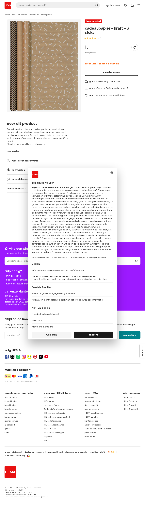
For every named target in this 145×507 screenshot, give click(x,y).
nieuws (47, 440)
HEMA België (129, 397)
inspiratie (48, 436)
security (40, 452)
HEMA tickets (50, 429)
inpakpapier (47, 14)
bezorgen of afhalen (17, 279)
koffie (7, 433)
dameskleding (11, 397)
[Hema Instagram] (24, 357)
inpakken (34, 14)
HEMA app (49, 397)
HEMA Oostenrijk (130, 409)
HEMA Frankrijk (129, 405)
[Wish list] (125, 5)
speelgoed (10, 425)
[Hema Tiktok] (41, 357)
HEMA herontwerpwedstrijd (57, 417)
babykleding (10, 405)
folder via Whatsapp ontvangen (58, 409)
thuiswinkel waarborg (15, 456)
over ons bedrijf (92, 397)
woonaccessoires (13, 413)
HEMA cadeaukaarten (54, 425)
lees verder (13, 151)
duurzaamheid (91, 405)
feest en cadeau (20, 14)
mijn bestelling (13, 275)
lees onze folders (52, 405)
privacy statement (13, 452)
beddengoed (11, 409)
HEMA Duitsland (130, 401)
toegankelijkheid (55, 452)
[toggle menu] (138, 5)
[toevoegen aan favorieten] (134, 47)
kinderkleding (11, 401)
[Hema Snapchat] (29, 357)
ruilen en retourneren (17, 283)
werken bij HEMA (93, 401)
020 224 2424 (11, 296)
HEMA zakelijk (91, 417)
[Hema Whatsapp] (18, 357)
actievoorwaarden (93, 425)
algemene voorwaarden (76, 452)
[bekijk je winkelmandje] (132, 5)
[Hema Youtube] (46, 357)
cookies (94, 452)
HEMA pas (49, 401)
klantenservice (91, 421)
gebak (7, 429)
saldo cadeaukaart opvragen (98, 429)
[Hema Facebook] (7, 357)
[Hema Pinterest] (35, 357)
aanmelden (129, 335)
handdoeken (10, 417)
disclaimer (29, 452)
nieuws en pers (92, 409)
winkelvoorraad (111, 72)
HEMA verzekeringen (54, 433)
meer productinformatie (25, 160)
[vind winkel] (136, 261)
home (7, 14)
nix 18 (102, 452)
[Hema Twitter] (12, 357)
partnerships (90, 433)
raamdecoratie (11, 421)
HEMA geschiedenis (94, 413)
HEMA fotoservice (52, 421)
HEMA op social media (54, 413)
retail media (90, 436)
